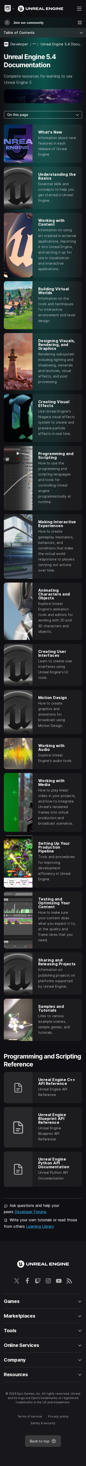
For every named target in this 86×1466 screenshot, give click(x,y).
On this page (17, 115)
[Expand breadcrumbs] (34, 44)
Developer (19, 44)
